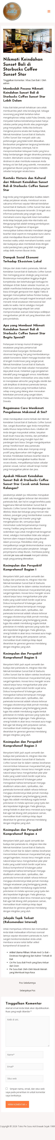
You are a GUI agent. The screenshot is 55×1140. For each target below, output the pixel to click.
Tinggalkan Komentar (13, 80)
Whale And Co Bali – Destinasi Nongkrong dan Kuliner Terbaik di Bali (30, 956)
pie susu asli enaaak (21, 555)
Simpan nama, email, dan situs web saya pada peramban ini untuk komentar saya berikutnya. (25, 1092)
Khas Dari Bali (33, 80)
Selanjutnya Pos (27, 990)
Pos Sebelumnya (27, 982)
